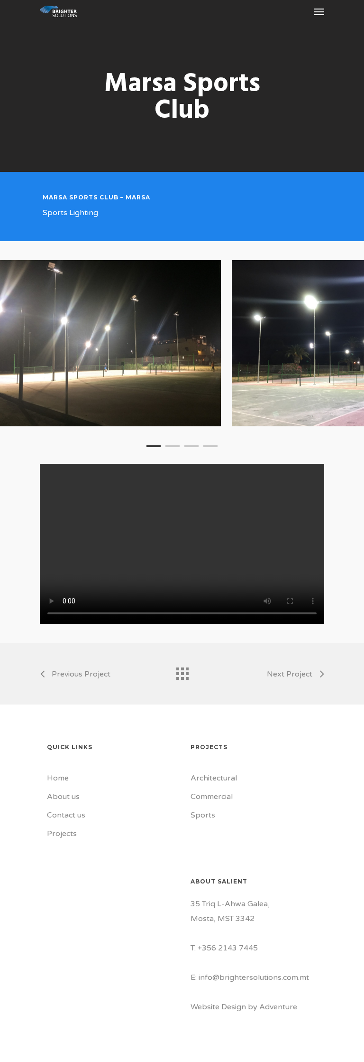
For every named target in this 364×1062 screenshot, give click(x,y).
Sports (203, 815)
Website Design (218, 1007)
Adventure (278, 1007)
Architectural (214, 778)
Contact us (66, 815)
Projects (62, 833)
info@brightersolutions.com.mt (254, 977)
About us (63, 796)
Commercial (212, 796)
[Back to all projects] (182, 671)
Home (58, 778)
